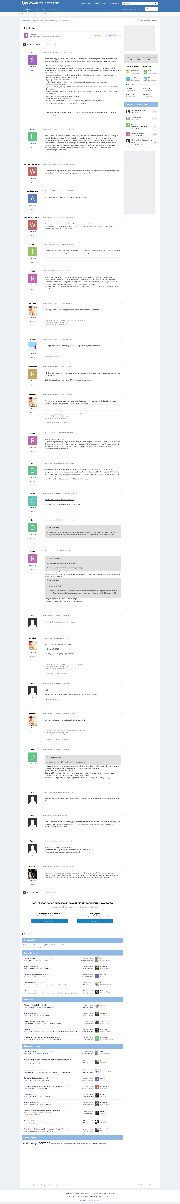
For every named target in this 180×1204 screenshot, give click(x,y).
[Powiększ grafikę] (68, 346)
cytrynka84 (135, 70)
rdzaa (32, 271)
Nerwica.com (52, 3)
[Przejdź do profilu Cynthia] (97, 1095)
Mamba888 (31, 1039)
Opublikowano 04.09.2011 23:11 (58, 713)
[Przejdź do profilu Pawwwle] (97, 1006)
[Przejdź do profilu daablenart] (128, 134)
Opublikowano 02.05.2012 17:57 (57, 815)
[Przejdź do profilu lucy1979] (128, 79)
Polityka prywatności (82, 1193)
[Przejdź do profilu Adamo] (32, 346)
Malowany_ (31, 985)
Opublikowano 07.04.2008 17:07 (58, 164)
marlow (137, 128)
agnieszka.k (32, 191)
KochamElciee (32, 1064)
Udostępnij (98, 35)
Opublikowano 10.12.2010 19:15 (58, 244)
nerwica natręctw (92, 1143)
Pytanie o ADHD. (29, 1121)
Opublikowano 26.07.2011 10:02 (57, 394)
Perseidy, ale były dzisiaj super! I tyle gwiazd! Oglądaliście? (44, 1129)
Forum (24, 14)
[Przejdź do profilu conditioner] (97, 968)
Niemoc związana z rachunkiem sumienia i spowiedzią (42, 1110)
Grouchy (30, 968)
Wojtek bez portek (32, 164)
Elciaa (102, 983)
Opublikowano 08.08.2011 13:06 (58, 433)
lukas (32, 129)
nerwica (44, 1143)
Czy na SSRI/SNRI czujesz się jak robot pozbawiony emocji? (44, 1086)
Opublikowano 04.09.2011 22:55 (58, 638)
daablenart (138, 135)
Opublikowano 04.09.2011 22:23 (58, 551)
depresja (31, 1143)
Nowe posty (39, 9)
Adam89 (30, 1123)
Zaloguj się (94, 921)
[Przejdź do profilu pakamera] (32, 374)
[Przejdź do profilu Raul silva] (97, 976)
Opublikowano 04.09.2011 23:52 (58, 792)
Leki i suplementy (114, 3)
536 (33, 357)
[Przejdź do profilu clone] (32, 501)
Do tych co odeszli (30, 958)
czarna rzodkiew (105, 1121)
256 (33, 512)
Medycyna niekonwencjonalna (52, 36)
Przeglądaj (27, 9)
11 (33, 209)
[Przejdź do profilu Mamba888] (97, 1038)
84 (33, 385)
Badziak (32, 303)
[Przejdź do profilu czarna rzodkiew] (97, 1122)
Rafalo (32, 867)
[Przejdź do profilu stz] (26, 35)
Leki (46, 1088)
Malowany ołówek (30, 983)
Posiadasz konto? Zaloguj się (131, 9)
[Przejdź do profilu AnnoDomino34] (97, 1087)
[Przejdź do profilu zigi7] (145, 72)
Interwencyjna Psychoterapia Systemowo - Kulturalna (42, 1037)
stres (74, 1143)
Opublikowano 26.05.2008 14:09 (58, 191)
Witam (48, 1096)
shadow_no (104, 1021)
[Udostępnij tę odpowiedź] (120, 52)
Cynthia (102, 1094)
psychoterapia (67, 1143)
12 (33, 182)
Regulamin (69, 1193)
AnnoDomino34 (105, 1086)
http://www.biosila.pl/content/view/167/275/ (59, 500)
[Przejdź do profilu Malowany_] (97, 992)
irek (32, 244)
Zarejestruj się (151, 9)
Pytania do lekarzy (85, 3)
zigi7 (150, 70)
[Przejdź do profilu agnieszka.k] (32, 198)
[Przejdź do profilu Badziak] (32, 310)
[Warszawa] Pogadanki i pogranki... (35, 1005)
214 (33, 289)
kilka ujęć (27, 991)
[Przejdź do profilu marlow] (128, 125)
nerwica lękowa (56, 1143)
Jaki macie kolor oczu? (32, 966)
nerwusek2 (31, 1088)
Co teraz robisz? (136, 117)
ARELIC (102, 958)
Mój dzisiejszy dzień (137, 133)
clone (32, 493)
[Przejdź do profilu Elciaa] (97, 984)
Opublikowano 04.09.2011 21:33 (58, 520)
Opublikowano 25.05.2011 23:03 (57, 303)
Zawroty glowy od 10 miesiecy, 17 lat (36, 1021)
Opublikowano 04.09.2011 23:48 (58, 749)
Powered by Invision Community (90, 1200)
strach (83, 1143)
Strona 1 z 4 (51, 44)
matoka (30, 1023)
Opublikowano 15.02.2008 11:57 (58, 52)
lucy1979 (134, 77)
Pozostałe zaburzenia (54, 1023)
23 (33, 147)
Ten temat (148, 3)
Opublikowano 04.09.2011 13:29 (58, 463)
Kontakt (111, 1193)
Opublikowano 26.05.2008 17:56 (58, 217)
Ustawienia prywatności (99, 1193)
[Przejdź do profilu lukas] (32, 136)
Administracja (34, 14)
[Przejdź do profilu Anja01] (128, 118)
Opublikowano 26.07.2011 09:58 (57, 366)
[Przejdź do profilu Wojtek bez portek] (32, 171)
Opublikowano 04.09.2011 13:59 (58, 493)
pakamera (32, 367)
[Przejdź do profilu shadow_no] (97, 1022)
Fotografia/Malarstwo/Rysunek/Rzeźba (57, 985)
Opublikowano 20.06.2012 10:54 (59, 866)
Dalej (38, 44)
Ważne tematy (52, 9)
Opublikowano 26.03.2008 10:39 (58, 129)
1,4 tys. (33, 321)
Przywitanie (28, 1094)
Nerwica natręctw (46, 1113)
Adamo (32, 339)
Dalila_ (30, 960)
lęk (24, 1143)
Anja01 (137, 119)
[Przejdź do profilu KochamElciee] (97, 1062)
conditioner (104, 966)
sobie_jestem (32, 1096)
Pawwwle (31, 1007)
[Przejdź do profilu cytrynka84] (128, 72)
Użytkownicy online (49, 14)
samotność (102, 1143)
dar (32, 463)
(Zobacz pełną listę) (58, 945)
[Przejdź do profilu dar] (32, 470)
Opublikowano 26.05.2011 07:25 (57, 339)
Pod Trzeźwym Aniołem (138, 110)
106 (33, 885)
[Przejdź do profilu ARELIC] (97, 959)
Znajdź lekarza (100, 3)
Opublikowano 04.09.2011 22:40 (58, 615)
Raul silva (103, 974)
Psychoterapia (56, 1039)
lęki (78, 1143)
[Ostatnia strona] (43, 44)
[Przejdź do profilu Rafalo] (32, 874)
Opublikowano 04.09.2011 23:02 (58, 683)
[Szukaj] (156, 3)
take (29, 1113)
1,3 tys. (33, 481)
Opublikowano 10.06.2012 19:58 (58, 841)
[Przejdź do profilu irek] (32, 251)
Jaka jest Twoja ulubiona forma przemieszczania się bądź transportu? (47, 1060)
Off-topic (45, 960)
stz (35, 34)
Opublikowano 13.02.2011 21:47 (57, 271)
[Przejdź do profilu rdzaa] (32, 278)
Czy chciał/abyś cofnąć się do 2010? (36, 975)
